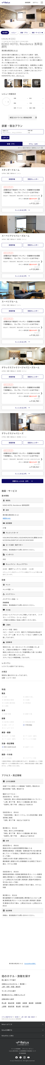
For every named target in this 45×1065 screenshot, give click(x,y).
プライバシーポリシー (28, 1049)
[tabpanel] (22, 16)
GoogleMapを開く (30, 963)
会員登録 (27, 2)
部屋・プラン (24, 32)
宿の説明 (4, 32)
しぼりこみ (5, 137)
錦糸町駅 (11, 1003)
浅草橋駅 (38, 1003)
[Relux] (6, 2)
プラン (34, 144)
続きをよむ (20, 76)
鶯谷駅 (18, 1006)
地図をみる (7, 518)
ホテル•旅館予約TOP (7, 1017)
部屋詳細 (12, 179)
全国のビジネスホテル (9, 984)
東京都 (22, 984)
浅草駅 (24, 1003)
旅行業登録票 (22, 1053)
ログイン (35, 2)
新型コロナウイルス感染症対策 (21, 117)
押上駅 (4, 1003)
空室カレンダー (33, 179)
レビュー (13, 32)
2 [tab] (22, 297)
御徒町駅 (11, 1006)
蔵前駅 (31, 1003)
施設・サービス (36, 32)
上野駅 (4, 1006)
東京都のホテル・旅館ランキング (13, 995)
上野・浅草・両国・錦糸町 (11, 987)
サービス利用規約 (16, 1049)
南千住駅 (25, 1006)
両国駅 (18, 1003)
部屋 (11, 144)
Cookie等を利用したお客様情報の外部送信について (22, 1051)
